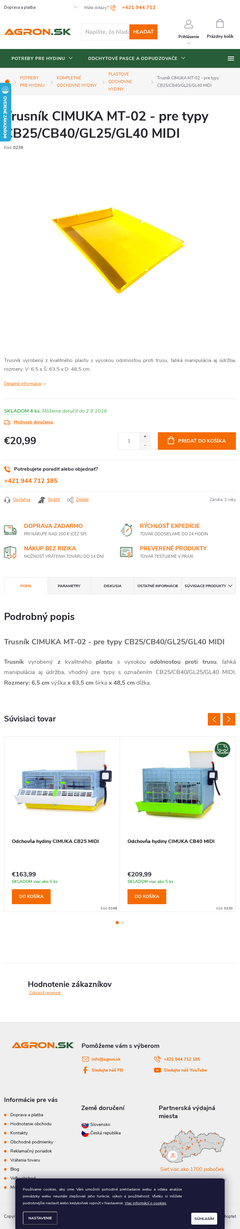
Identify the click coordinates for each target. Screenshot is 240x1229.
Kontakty (19, 1133)
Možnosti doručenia (33, 422)
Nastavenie (40, 1218)
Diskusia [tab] (113, 585)
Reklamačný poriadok (31, 1151)
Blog (14, 1169)
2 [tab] (122, 922)
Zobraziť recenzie (45, 993)
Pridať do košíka (202, 441)
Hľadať (143, 31)
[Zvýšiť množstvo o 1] (145, 437)
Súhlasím (204, 1218)
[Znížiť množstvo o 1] (145, 445)
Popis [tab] (26, 585)
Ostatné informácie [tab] (158, 585)
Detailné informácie (22, 384)
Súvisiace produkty (205, 585)
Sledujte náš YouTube (185, 1070)
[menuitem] (42, 58)
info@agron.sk (106, 1059)
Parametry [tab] (69, 585)
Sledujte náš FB (107, 1070)
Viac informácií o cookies (145, 1203)
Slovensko (99, 1124)
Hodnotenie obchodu (31, 1124)
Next (229, 719)
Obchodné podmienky (31, 1142)
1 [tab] (117, 922)
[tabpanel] (62, 824)
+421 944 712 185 (31, 481)
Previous (214, 719)
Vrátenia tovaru (25, 1160)
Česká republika (105, 1133)
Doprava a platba (20, 7)
